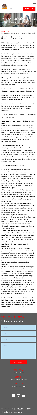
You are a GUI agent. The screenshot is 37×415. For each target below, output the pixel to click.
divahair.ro (10, 117)
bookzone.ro (27, 307)
